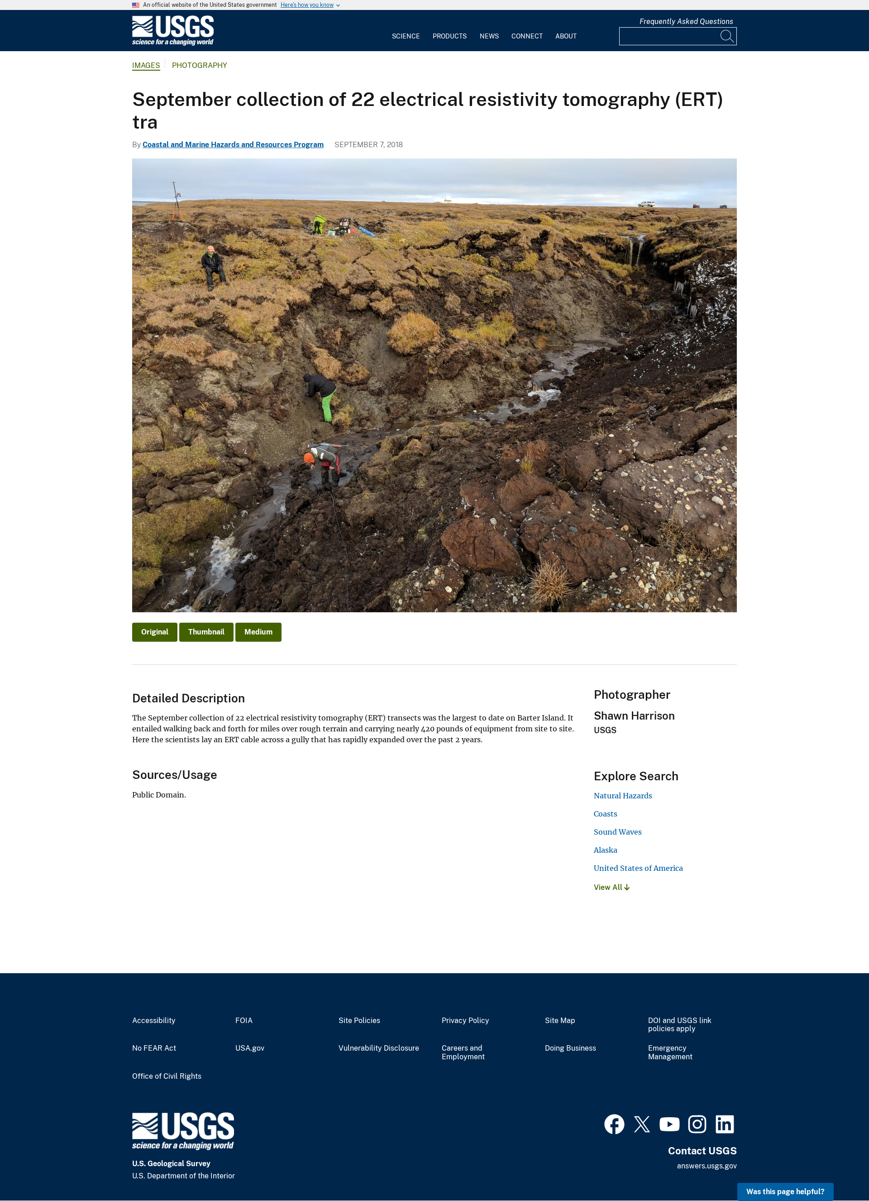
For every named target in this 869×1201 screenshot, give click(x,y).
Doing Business (570, 1048)
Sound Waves (618, 831)
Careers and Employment (463, 1052)
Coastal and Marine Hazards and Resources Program (233, 144)
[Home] (173, 43)
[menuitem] (406, 30)
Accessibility (154, 1021)
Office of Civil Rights (166, 1076)
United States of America (638, 868)
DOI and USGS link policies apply (679, 1025)
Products (450, 36)
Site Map (560, 1021)
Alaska (605, 850)
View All (609, 887)
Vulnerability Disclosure (379, 1048)
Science (406, 36)
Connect (527, 36)
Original (154, 632)
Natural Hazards (623, 795)
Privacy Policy (465, 1021)
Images (146, 65)
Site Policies (359, 1021)
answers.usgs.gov (707, 1166)
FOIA (244, 1021)
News (489, 36)
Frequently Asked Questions (686, 21)
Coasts (605, 813)
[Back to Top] (836, 1168)
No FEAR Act (154, 1048)
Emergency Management (670, 1052)
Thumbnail (206, 632)
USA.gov (249, 1048)
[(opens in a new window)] (614, 1123)
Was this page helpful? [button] (785, 1191)
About (566, 36)
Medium (258, 632)
